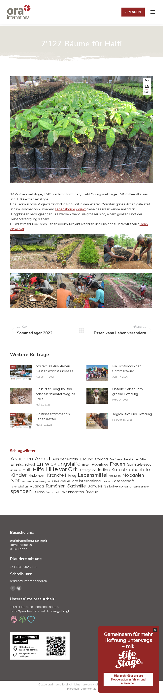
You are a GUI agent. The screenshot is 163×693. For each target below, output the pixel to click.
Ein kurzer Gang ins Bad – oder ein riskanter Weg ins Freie (55, 394)
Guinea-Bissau (139, 464)
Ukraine (39, 492)
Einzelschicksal (23, 464)
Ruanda (37, 486)
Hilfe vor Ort (61, 469)
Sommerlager (141, 486)
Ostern (106, 482)
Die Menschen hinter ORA (128, 459)
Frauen (117, 464)
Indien (104, 470)
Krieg (72, 476)
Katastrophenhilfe (131, 470)
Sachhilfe (76, 486)
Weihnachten (73, 492)
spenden (21, 491)
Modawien (115, 476)
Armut (42, 459)
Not (15, 481)
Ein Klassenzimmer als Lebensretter (53, 416)
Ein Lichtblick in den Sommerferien (126, 369)
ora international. (58, 684)
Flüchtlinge (100, 464)
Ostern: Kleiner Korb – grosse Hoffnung (129, 391)
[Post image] (21, 373)
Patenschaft (123, 481)
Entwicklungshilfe (59, 464)
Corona (101, 459)
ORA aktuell (61, 481)
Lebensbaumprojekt (70, 209)
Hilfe (38, 470)
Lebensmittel (92, 475)
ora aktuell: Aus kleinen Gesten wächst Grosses (54, 369)
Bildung (86, 459)
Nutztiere (26, 482)
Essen (86, 464)
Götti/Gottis (16, 470)
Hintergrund (87, 470)
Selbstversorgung (118, 486)
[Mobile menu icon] (153, 12)
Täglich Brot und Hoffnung (132, 414)
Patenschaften (19, 486)
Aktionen (22, 459)
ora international (86, 481)
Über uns (92, 492)
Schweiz (95, 486)
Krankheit (56, 475)
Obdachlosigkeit (41, 482)
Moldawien (133, 475)
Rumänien (56, 486)
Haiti (26, 470)
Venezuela (53, 492)
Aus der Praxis (65, 459)
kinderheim (37, 476)
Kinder (19, 475)
